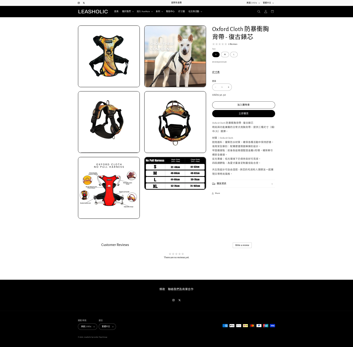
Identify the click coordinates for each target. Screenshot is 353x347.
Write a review (242, 245)
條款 (162, 289)
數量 (214, 81)
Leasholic (87, 337)
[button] (127, 11)
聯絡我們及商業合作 (181, 289)
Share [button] (217, 193)
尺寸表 (216, 72)
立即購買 (244, 113)
